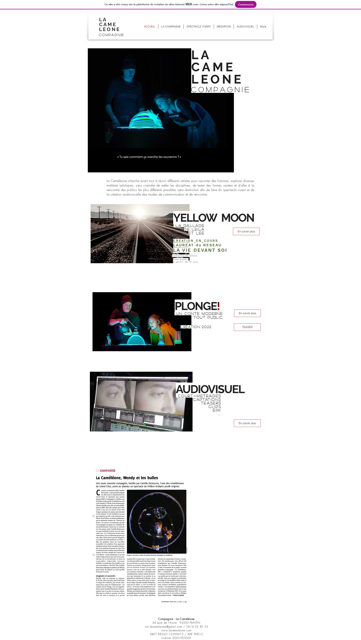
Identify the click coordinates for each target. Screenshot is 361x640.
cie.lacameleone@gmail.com (163, 627)
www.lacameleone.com (176, 630)
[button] (111, 26)
